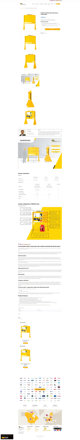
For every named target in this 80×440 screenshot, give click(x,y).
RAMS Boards (45, 33)
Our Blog (36, 431)
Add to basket (25, 367)
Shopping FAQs (29, 429)
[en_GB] (50, 0)
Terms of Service (37, 429)
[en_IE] (55, 0)
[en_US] (53, 0)
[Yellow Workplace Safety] (25, 331)
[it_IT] (59, 0)
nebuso (40, 437)
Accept (3, 437)
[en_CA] (54, 0)
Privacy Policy (36, 430)
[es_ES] (58, 0)
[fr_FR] (56, 0)
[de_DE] (57, 0)
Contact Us (36, 428)
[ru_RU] (60, 0)
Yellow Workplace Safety (25, 340)
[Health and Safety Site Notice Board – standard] (25, 355)
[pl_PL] (51, 0)
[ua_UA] (61, 0)
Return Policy (28, 428)
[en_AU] (52, 0)
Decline (7, 437)
